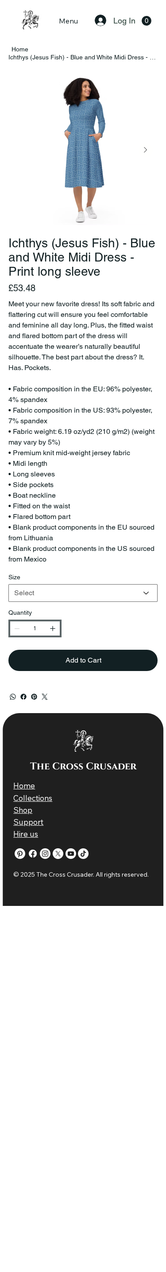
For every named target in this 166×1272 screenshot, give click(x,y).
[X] (58, 853)
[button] (146, 21)
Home (24, 785)
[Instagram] (45, 853)
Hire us (25, 834)
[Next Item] (146, 150)
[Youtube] (71, 853)
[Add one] (53, 628)
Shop (22, 810)
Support (28, 822)
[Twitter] (44, 696)
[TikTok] (83, 853)
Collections (32, 798)
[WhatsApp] (12, 696)
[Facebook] (23, 696)
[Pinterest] (34, 696)
